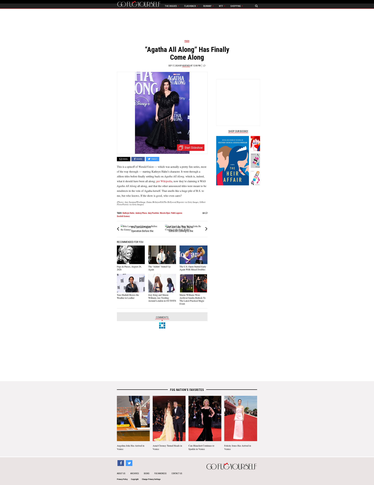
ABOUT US (121, 473)
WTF (221, 6)
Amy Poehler (153, 213)
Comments (162, 317)
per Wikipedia (164, 181)
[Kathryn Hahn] (162, 112)
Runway (207, 6)
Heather (186, 65)
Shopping (235, 6)
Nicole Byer (165, 213)
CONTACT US (177, 473)
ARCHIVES (134, 473)
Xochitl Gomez (123, 216)
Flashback (190, 6)
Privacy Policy (122, 479)
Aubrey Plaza (141, 213)
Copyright (134, 479)
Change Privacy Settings (151, 479)
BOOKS (146, 473)
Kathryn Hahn (128, 213)
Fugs (187, 41)
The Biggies (171, 6)
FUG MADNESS (160, 473)
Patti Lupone (176, 213)
